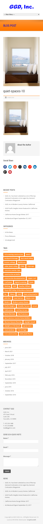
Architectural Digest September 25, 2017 (18, 218)
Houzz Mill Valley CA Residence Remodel (18, 290)
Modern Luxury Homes (20, 302)
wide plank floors (26, 334)
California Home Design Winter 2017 (17, 214)
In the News (9, 232)
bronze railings (9, 262)
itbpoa (12, 294)
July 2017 (8, 367)
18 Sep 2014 (10, 97)
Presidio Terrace (24, 306)
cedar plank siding (10, 266)
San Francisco (23, 314)
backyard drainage (11, 258)
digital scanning (20, 282)
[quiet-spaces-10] (21, 61)
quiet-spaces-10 (14, 91)
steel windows (9, 330)
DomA (31, 282)
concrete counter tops (12, 270)
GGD (14, 286)
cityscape (30, 266)
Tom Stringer (22, 330)
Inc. (5, 294)
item (19, 294)
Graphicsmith (31, 520)
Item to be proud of (30, 294)
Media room (30, 298)
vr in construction (10, 334)
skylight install (29, 322)
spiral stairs (27, 326)
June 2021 (8, 348)
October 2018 (9, 355)
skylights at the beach (12, 326)
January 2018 (9, 359)
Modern (7, 302)
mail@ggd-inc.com (9, 428)
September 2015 (10, 383)
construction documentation (14, 278)
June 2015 (8, 387)
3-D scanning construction (13, 254)
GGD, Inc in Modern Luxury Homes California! (20, 204)
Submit (7, 471)
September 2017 (10, 363)
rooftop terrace (21, 310)
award (28, 254)
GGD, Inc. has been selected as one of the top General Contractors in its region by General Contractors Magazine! (20, 198)
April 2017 (8, 371)
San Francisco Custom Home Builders (17, 318)
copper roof (32, 278)
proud (35, 306)
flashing (7, 286)
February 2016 (9, 375)
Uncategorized (10, 240)
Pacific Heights (9, 306)
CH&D (22, 266)
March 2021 (9, 351)
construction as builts (12, 274)
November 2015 (10, 379)
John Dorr (7, 298)
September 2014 (10, 395)
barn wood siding (27, 258)
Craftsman (8, 282)
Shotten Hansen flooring (13, 322)
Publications (8, 310)
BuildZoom (22, 262)
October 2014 (9, 391)
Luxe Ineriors (18, 298)
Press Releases (10, 236)
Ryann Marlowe (9, 314)
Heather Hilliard (24, 286)
